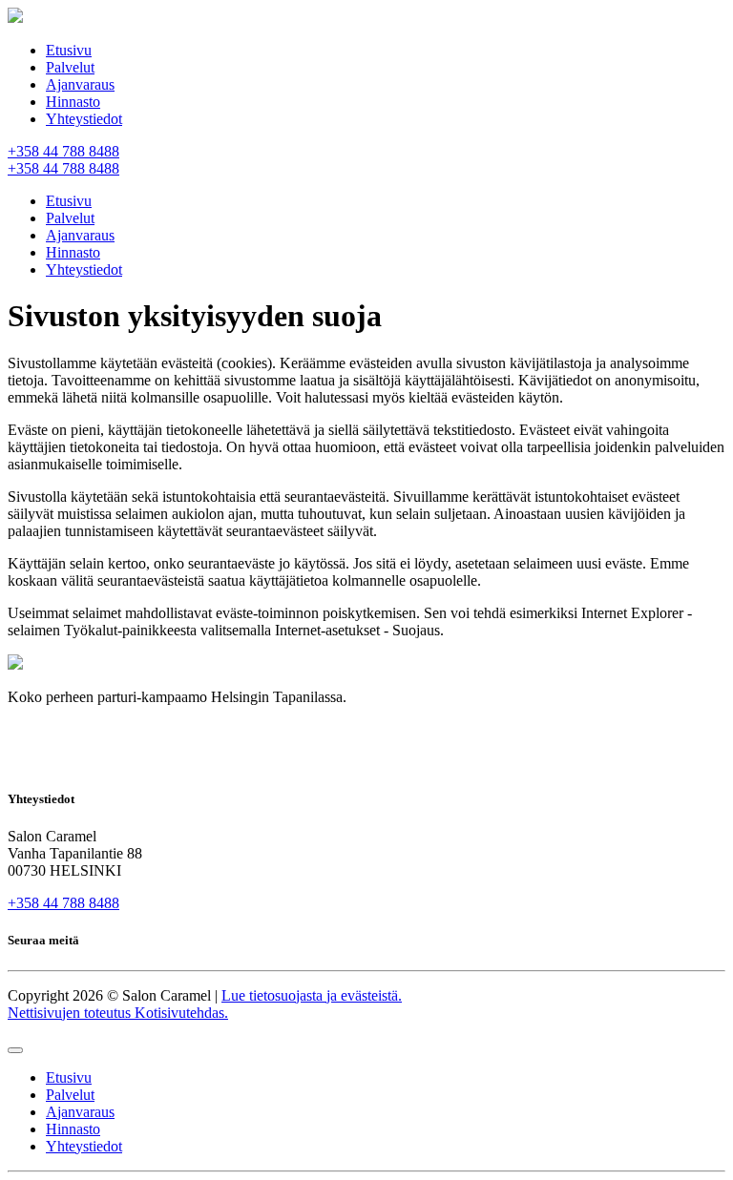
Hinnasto (73, 101)
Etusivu (69, 50)
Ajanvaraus (80, 84)
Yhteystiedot (84, 119)
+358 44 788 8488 (63, 903)
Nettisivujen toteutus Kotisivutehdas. (118, 1012)
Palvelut (70, 67)
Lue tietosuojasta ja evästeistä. (311, 995)
